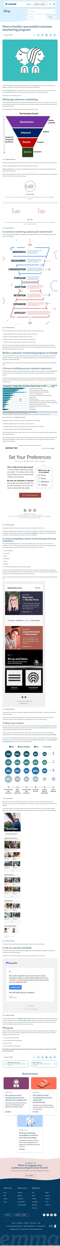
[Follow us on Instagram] (51, 1215)
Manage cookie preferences (36, 1229)
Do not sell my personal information (14, 1226)
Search (50, 17)
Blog (33, 1192)
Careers (47, 1192)
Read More (8, 1111)
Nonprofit (20, 1195)
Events (46, 1201)
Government (20, 1198)
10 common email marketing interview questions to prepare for (16, 1097)
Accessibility (19, 1223)
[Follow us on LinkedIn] (55, 1215)
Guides (33, 1195)
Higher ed (20, 1192)
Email (5, 1192)
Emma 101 (47, 1195)
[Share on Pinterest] (54, 35)
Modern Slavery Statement (29, 1226)
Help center (34, 1205)
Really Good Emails (10, 524)
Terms (38, 1223)
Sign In (29, 4)
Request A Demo (40, 4)
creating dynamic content (48, 1049)
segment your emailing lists (31, 533)
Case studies (35, 1201)
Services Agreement (40, 1226)
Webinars (34, 1198)
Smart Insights (9, 798)
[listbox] (41, 11)
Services (5, 1198)
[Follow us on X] (47, 1215)
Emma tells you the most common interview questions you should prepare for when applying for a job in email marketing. (15, 1104)
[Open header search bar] (50, 4)
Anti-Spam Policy (24, 1229)
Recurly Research (10, 228)
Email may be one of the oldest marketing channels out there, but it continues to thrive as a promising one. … (43, 1107)
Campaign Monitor (10, 327)
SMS (5, 1195)
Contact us (47, 1205)
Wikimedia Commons (10, 159)
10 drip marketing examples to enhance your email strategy (28, 1135)
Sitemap (13, 1223)
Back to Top (51, 1226)
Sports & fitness (21, 1201)
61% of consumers (41, 727)
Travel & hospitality (22, 1205)
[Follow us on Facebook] (44, 1215)
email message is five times (25, 1020)
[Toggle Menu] (54, 4)
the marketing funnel (9, 90)
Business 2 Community (20, 417)
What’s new (34, 1208)
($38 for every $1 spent (38, 739)
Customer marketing (7, 169)
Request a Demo (21, 1215)
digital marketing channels (25, 1018)
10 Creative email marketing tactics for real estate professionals (42, 1098)
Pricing (5, 1201)
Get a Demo (29, 1175)
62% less (55, 725)
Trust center (26, 1223)
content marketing (46, 725)
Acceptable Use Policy (15, 1229)
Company (47, 1198)
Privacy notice (33, 1223)
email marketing (52, 734)
